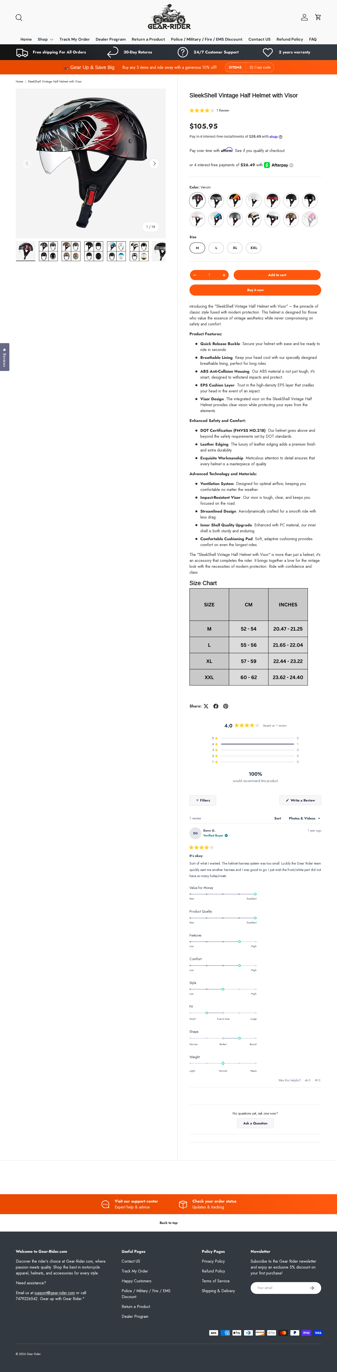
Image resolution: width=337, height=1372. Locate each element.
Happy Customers (136, 1281)
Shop (43, 39)
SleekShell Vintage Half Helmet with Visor (55, 81)
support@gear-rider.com (55, 1293)
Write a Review (304, 801)
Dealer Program (111, 39)
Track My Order (74, 39)
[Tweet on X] (206, 706)
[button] (318, 17)
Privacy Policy (213, 1261)
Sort (278, 818)
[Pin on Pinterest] (226, 706)
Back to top (169, 1222)
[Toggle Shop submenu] (52, 39)
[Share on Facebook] (216, 706)
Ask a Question (256, 1124)
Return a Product (148, 39)
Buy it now (255, 289)
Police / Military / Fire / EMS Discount (207, 39)
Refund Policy (290, 39)
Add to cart (277, 274)
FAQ (313, 39)
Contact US (259, 39)
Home (26, 39)
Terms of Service (216, 1281)
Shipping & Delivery (218, 1291)
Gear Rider (33, 1354)
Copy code (262, 67)
